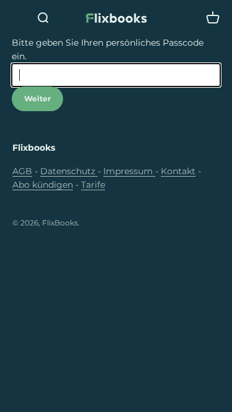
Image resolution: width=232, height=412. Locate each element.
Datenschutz (69, 171)
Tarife (93, 184)
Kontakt (178, 171)
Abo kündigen (42, 184)
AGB (22, 171)
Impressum (129, 171)
